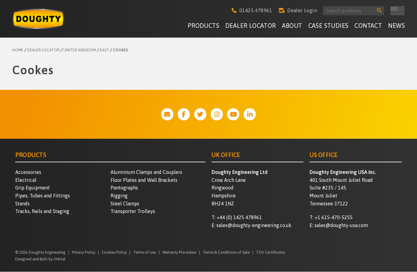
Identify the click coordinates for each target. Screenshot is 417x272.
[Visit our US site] (397, 10)
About (292, 25)
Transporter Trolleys (133, 211)
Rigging (119, 195)
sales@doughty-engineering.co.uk (254, 225)
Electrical (25, 180)
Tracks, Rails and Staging (42, 211)
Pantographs (124, 187)
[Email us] (167, 114)
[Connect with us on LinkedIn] (249, 114)
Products (203, 25)
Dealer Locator (250, 25)
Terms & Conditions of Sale (226, 253)
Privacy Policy (83, 253)
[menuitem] (203, 26)
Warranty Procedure (179, 253)
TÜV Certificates (270, 253)
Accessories (28, 172)
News (396, 25)
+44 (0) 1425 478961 (239, 217)
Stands (22, 203)
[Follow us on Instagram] (216, 114)
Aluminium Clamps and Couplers (146, 172)
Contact (368, 25)
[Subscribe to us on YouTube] (233, 114)
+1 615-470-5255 (334, 217)
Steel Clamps (125, 203)
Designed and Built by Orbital (40, 259)
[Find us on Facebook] (183, 114)
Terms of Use (144, 253)
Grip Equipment (32, 187)
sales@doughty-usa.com (341, 225)
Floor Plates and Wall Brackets (144, 180)
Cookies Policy (114, 253)
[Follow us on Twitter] (200, 114)
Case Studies (328, 25)
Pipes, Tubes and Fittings (42, 195)
